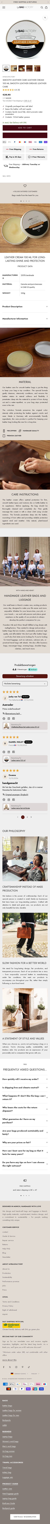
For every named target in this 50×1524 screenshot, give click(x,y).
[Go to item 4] (29, 68)
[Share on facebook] (13, 718)
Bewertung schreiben (25, 676)
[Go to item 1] (6, 68)
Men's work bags (9, 1446)
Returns (5, 1244)
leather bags (7, 1405)
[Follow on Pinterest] (22, 1367)
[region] (25, 190)
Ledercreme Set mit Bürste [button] (20, 808)
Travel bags (7, 1467)
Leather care (7, 1488)
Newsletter (6, 1257)
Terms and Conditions (10, 1301)
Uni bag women (8, 1451)
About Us (6, 1269)
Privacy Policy (7, 1306)
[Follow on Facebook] (3, 1367)
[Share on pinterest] (3, 718)
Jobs (4, 1285)
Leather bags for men (10, 1415)
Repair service (8, 1240)
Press (4, 1290)
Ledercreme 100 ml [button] (18, 760)
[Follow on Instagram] (16, 1367)
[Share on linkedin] (8, 718)
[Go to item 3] (21, 68)
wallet (4, 1425)
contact (5, 1232)
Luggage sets (7, 1477)
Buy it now (25, 135)
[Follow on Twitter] (10, 1367)
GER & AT (27, 101)
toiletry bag (6, 1472)
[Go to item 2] (13, 68)
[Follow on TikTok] (29, 1367)
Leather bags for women (11, 1410)
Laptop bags (7, 1436)
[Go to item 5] (37, 68)
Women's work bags (10, 1441)
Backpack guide (8, 1508)
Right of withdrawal (9, 1310)
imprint (4, 1314)
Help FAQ (6, 1248)
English (34, 1374)
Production (6, 1273)
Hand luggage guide (10, 1493)
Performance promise (10, 1281)
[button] (8, 89)
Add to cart (25, 128)
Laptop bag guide (9, 1498)
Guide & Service (8, 1236)
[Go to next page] (32, 817)
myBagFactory (9, 77)
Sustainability (7, 1277)
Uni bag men (7, 1456)
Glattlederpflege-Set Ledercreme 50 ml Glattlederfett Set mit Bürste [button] (25, 727)
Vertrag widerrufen (25, 1517)
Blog (4, 1253)
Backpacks (6, 1420)
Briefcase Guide (8, 1503)
